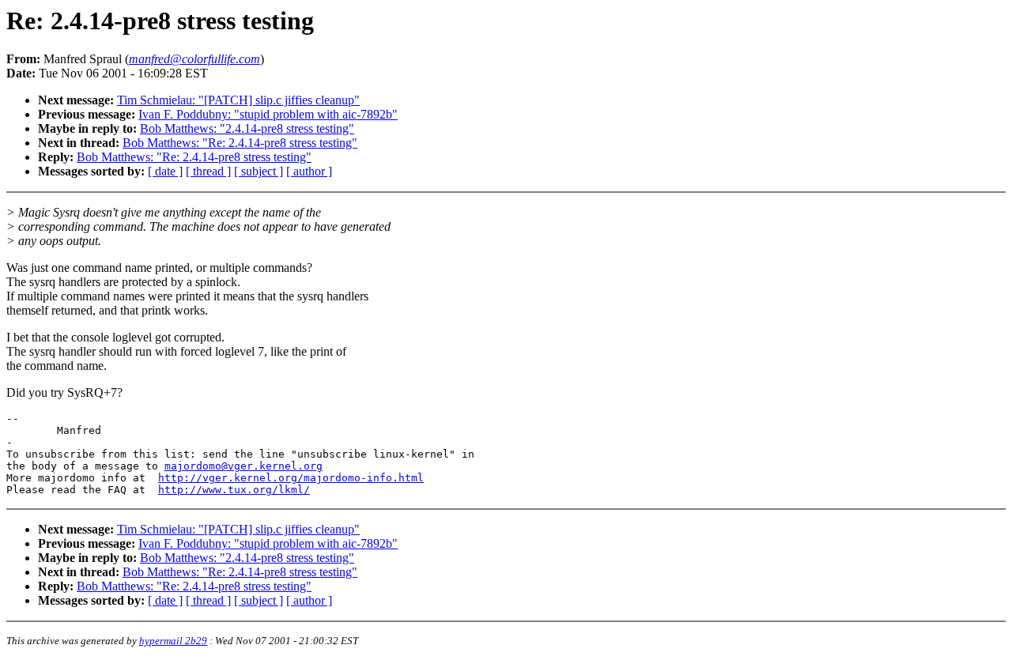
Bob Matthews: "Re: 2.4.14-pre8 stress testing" (240, 142)
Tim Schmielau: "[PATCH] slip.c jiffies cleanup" (238, 100)
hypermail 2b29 (173, 641)
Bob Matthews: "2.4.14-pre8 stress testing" (247, 128)
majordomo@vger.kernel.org (243, 466)
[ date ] (165, 171)
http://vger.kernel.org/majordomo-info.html (291, 478)
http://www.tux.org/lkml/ (234, 490)
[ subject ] (258, 171)
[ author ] (309, 171)
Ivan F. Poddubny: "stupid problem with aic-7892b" (268, 114)
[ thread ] (208, 171)
